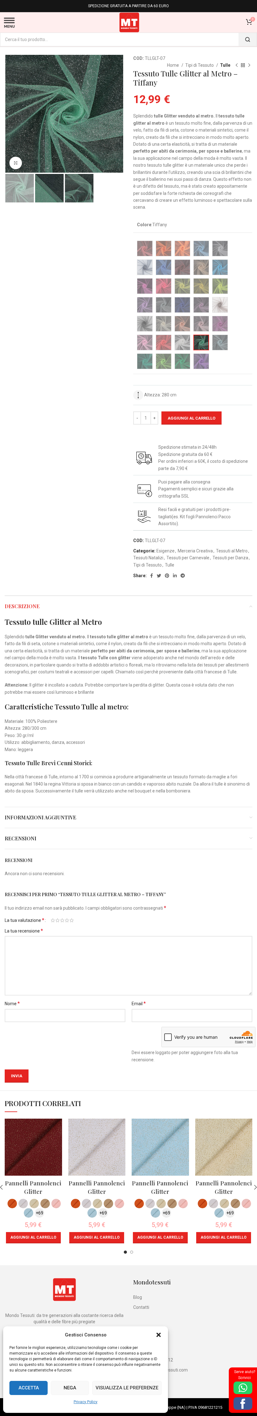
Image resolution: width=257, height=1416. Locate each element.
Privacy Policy (85, 1402)
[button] (158, 1335)
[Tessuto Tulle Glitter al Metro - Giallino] (182, 286)
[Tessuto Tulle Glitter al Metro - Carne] (201, 267)
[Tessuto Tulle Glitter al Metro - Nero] (145, 324)
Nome (12, 1003)
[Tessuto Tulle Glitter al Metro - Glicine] (145, 305)
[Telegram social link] (183, 576)
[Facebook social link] (151, 576)
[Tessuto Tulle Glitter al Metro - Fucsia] (145, 286)
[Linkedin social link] (175, 576)
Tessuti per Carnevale (187, 557)
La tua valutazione (24, 920)
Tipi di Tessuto (200, 65)
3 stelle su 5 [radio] (62, 920)
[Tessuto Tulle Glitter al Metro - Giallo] (201, 286)
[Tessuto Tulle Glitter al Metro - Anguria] (145, 248)
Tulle (225, 65)
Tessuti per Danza (230, 557)
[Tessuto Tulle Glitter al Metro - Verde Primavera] (163, 361)
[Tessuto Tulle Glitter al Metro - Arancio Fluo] (182, 248)
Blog (137, 1297)
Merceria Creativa (195, 550)
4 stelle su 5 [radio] (67, 920)
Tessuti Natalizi (148, 557)
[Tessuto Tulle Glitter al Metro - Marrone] (220, 305)
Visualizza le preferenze (127, 1388)
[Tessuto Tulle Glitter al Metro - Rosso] (163, 342)
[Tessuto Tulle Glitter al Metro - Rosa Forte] (145, 342)
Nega (70, 1388)
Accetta (28, 1388)
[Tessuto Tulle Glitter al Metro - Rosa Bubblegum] (220, 324)
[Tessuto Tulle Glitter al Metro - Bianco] (220, 248)
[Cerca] (248, 39)
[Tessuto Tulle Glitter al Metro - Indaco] (182, 305)
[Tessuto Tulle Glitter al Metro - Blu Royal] (163, 267)
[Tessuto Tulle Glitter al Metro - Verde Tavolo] (182, 361)
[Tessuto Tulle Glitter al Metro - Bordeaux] (182, 267)
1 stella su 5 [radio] (52, 920)
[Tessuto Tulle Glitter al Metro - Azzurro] (201, 248)
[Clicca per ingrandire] (15, 163)
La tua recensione (24, 931)
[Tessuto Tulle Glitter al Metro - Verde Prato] (145, 361)
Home (173, 65)
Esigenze (165, 550)
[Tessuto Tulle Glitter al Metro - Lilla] (201, 305)
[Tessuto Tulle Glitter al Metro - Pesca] (182, 324)
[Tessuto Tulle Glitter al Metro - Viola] (201, 361)
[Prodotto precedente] (236, 65)
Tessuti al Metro (232, 550)
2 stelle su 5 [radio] (57, 920)
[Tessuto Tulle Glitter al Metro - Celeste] (220, 342)
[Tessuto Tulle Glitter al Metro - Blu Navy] (145, 267)
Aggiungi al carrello (191, 418)
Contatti (141, 1307)
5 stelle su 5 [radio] (71, 920)
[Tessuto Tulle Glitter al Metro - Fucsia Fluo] (163, 286)
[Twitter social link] (159, 576)
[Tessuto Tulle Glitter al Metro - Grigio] (163, 305)
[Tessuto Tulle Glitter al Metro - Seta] (182, 342)
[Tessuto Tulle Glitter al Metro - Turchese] (220, 267)
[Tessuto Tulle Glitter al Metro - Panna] (163, 324)
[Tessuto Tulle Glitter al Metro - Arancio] (163, 248)
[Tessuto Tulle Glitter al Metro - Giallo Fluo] (220, 286)
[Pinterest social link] (167, 576)
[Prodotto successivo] (249, 65)
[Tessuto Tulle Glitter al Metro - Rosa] (201, 324)
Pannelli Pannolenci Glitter (33, 1187)
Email (139, 1003)
